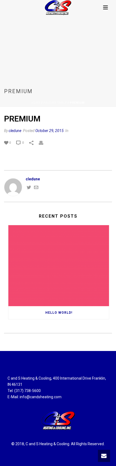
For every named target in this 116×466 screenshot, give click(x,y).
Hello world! (58, 313)
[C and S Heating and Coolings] (58, 7)
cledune (15, 131)
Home (35, 102)
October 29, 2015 (49, 131)
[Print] (44, 142)
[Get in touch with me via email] (36, 188)
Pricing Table (55, 102)
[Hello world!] (58, 265)
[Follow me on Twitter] (29, 188)
